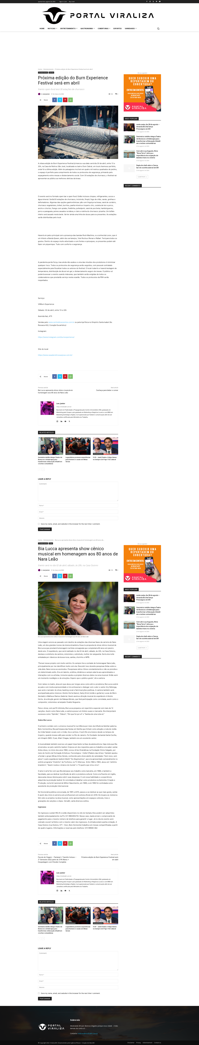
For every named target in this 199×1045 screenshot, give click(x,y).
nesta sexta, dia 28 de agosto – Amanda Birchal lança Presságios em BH (148, 127)
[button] (158, 28)
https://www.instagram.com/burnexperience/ (56, 337)
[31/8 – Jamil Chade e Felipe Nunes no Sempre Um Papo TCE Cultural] (105, 446)
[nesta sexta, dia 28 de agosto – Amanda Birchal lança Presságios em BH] (129, 127)
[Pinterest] (65, 100)
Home (40, 69)
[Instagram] (150, 1)
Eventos (51, 72)
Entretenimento (49, 69)
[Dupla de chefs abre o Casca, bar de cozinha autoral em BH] (129, 168)
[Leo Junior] (39, 94)
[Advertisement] (99, 48)
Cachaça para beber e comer (107, 390)
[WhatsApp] (70, 100)
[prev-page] (39, 469)
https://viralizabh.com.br (63, 407)
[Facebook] (147, 1)
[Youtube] (159, 1)
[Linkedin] (61, 421)
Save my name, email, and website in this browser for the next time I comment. (70, 524)
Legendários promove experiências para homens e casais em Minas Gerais (78, 459)
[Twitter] (153, 1)
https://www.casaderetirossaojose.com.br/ (55, 355)
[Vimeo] (156, 1)
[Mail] (65, 421)
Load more (141, 177)
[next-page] (43, 469)
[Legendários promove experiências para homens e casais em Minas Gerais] (78, 446)
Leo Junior (46, 94)
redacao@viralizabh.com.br (88, 1033)
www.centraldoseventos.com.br (61, 322)
